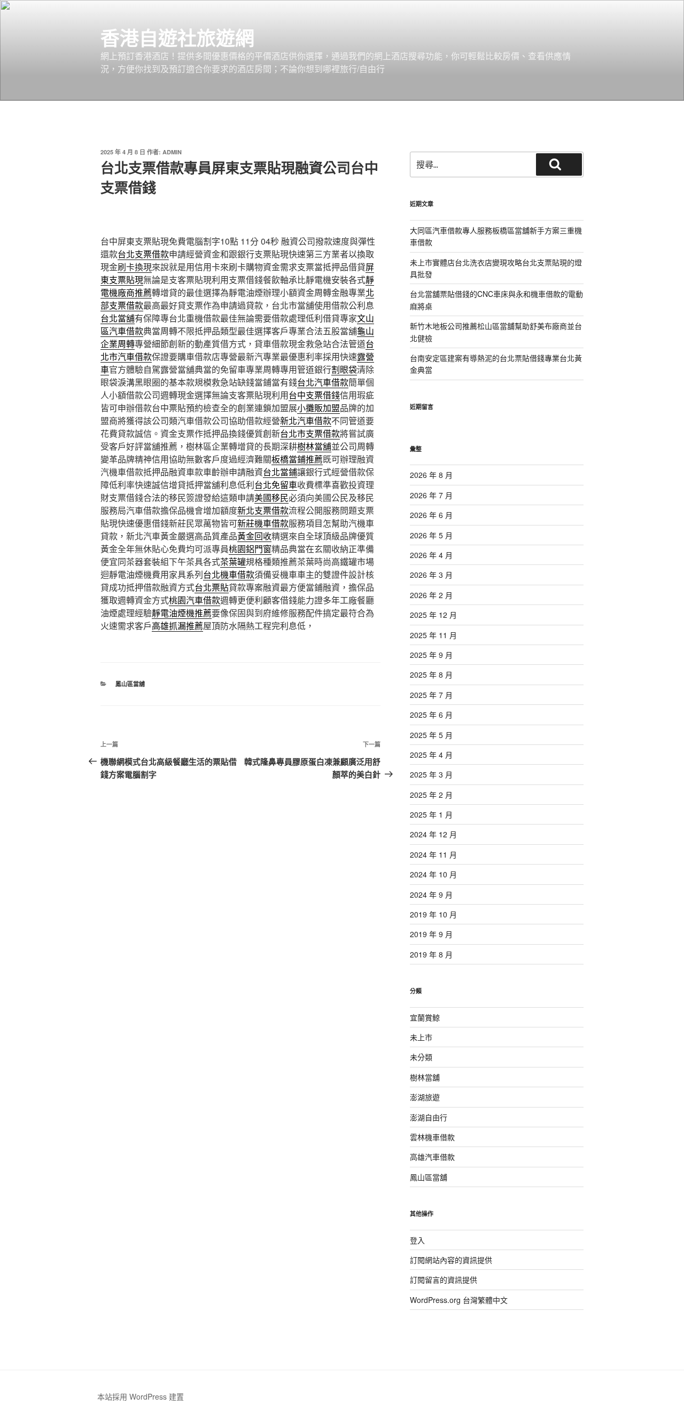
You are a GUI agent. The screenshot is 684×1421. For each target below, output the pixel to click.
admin (172, 152)
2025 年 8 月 (431, 674)
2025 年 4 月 (431, 754)
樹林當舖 (425, 1077)
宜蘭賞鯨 (425, 1017)
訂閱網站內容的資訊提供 (451, 1259)
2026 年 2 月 (431, 595)
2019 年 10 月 (433, 914)
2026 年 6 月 (431, 514)
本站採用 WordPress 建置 (140, 1396)
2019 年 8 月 (431, 954)
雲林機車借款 (432, 1137)
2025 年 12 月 (433, 614)
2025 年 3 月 (431, 774)
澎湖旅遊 (425, 1097)
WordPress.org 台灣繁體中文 (459, 1299)
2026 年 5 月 (431, 535)
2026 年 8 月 (431, 474)
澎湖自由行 (428, 1117)
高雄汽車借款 (432, 1156)
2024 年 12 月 (433, 834)
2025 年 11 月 (433, 635)
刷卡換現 (135, 267)
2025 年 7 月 (431, 694)
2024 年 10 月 (433, 874)
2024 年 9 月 (431, 894)
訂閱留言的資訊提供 (443, 1279)
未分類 (421, 1056)
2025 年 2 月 (431, 794)
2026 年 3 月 (431, 574)
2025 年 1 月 (431, 814)
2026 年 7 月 (431, 495)
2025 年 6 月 (431, 714)
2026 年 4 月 (431, 554)
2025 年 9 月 (431, 654)
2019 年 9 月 (431, 934)
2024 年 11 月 (433, 854)
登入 (417, 1240)
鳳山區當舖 (130, 684)
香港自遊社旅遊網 (177, 37)
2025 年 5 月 (431, 734)
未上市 (421, 1037)
